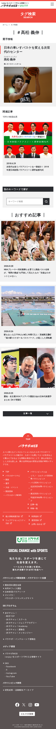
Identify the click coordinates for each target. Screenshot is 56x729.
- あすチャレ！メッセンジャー (19, 632)
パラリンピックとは (38, 472)
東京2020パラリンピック (40, 494)
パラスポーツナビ (12, 476)
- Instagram (11, 673)
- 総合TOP (10, 616)
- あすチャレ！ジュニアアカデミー (21, 622)
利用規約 (35, 516)
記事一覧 (34, 504)
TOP (7, 472)
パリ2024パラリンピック (40, 483)
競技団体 (9, 491)
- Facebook (10, 666)
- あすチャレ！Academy (16, 626)
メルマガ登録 (27, 713)
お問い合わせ (37, 524)
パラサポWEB (11, 653)
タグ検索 (14, 25)
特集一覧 (34, 508)
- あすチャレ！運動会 (15, 629)
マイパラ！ (10, 595)
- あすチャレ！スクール (16, 619)
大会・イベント (11, 487)
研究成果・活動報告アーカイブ (19, 690)
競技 (7, 480)
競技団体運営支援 (13, 585)
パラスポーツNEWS (13, 495)
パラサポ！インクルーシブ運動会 (20, 639)
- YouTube (10, 676)
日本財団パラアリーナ (15, 591)
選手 (7, 483)
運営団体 (35, 520)
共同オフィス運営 (13, 588)
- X (6, 669)
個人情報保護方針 (12, 516)
